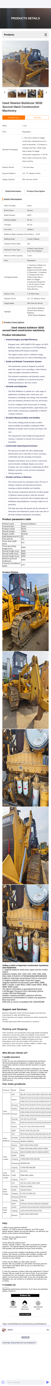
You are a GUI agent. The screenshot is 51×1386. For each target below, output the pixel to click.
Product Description (36, 191)
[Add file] (3, 1382)
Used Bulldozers (14, 1324)
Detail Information (13, 191)
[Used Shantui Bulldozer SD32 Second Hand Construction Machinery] (25, 64)
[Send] (48, 1382)
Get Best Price (13, 118)
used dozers (27, 1324)
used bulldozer (39, 1324)
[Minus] (47, 1329)
